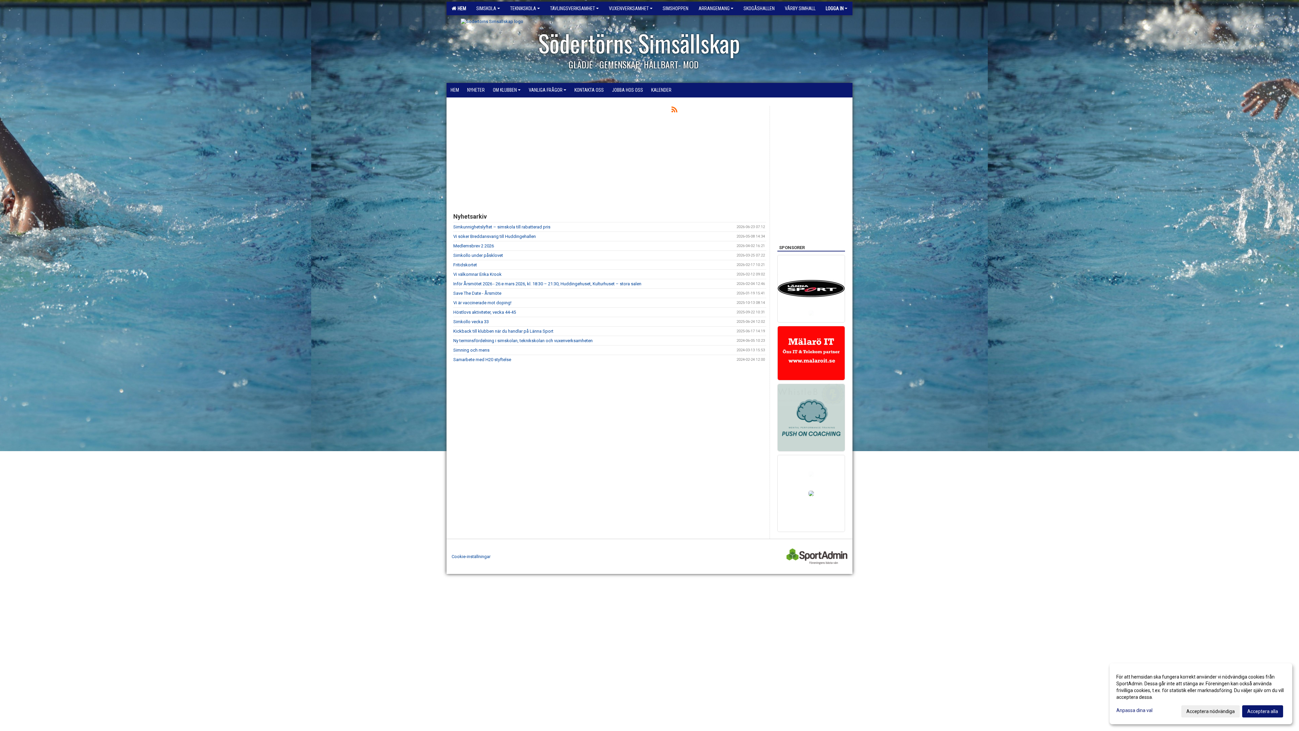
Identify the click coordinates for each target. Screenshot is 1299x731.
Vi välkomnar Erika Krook (477, 274)
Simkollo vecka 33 (471, 321)
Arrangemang (714, 8)
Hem (461, 8)
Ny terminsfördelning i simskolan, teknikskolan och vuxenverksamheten (523, 340)
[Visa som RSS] (674, 110)
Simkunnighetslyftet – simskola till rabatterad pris (501, 226)
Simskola (486, 8)
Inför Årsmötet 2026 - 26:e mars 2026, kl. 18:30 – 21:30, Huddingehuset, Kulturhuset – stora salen (547, 283)
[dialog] (1201, 693)
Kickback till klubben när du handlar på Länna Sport (503, 331)
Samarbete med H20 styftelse (482, 359)
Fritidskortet (465, 264)
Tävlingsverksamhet (572, 8)
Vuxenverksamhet (629, 8)
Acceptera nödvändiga (1210, 711)
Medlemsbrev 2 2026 (473, 245)
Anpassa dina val (1134, 710)
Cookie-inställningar (471, 556)
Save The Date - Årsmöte (477, 293)
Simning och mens (471, 350)
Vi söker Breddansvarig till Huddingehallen (494, 236)
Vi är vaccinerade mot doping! (482, 302)
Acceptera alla (1262, 711)
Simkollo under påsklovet (478, 255)
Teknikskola (523, 8)
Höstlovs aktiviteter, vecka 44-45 (484, 312)
